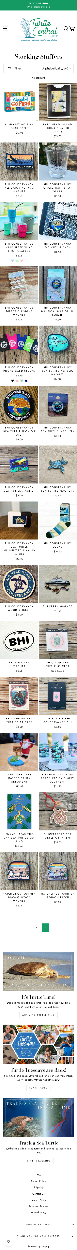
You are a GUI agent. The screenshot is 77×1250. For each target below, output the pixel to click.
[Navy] (26, 380)
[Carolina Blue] (12, 260)
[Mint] (17, 260)
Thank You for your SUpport (38, 1236)
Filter (17, 68)
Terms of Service (38, 1206)
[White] (26, 260)
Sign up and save (38, 1224)
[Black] (12, 380)
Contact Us (38, 1194)
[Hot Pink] (17, 380)
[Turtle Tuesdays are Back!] (38, 1044)
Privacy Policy (38, 1200)
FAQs (38, 1175)
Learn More (38, 1087)
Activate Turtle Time (38, 1014)
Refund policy (38, 1212)
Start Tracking (39, 1160)
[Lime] (21, 380)
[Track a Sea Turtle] (38, 1117)
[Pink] (21, 260)
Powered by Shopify (38, 1246)
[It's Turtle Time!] (38, 971)
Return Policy (38, 1181)
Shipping (39, 1187)
